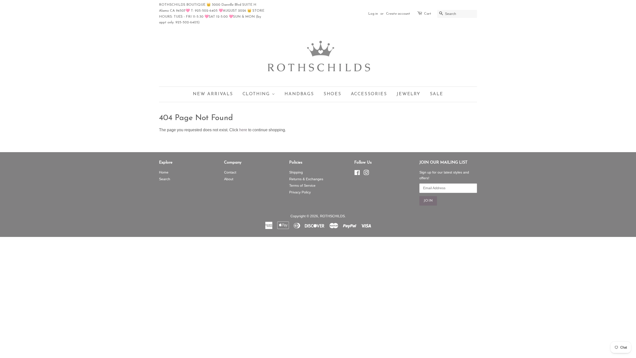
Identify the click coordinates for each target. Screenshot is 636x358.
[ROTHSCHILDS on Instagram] (366, 174)
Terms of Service (302, 185)
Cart (427, 14)
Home (163, 172)
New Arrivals (213, 94)
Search (164, 179)
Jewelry (408, 94)
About (228, 179)
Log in (373, 14)
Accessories (369, 94)
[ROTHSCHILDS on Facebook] (357, 174)
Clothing (257, 94)
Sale (436, 94)
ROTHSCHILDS (332, 216)
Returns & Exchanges (306, 179)
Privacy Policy (300, 192)
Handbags (299, 94)
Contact (230, 172)
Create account (398, 14)
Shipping (296, 172)
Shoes (332, 94)
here (243, 130)
